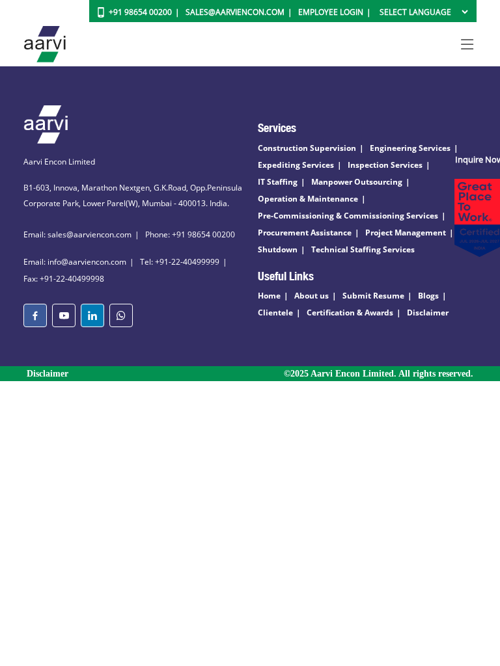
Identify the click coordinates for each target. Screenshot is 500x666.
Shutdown (278, 249)
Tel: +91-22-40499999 (179, 261)
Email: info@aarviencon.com (74, 261)
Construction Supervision (307, 147)
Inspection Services (385, 164)
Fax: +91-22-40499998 (63, 278)
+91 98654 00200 (140, 12)
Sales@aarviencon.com (235, 12)
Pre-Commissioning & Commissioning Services (348, 215)
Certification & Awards (350, 312)
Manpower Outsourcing (356, 181)
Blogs (428, 295)
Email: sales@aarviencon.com (77, 234)
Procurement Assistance (305, 232)
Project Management (405, 232)
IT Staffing (278, 181)
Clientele (275, 312)
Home (269, 295)
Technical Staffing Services (363, 249)
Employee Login (330, 12)
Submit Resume (373, 295)
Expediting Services (296, 164)
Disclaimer (428, 312)
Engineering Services (410, 147)
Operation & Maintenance (308, 198)
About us (311, 295)
